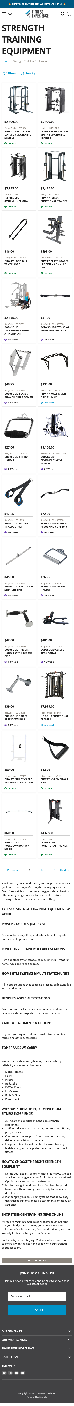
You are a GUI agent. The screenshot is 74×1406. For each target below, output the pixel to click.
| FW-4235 (57, 194)
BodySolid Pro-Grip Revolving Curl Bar (54, 525)
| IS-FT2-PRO (53, 128)
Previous (12, 870)
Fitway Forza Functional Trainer (54, 199)
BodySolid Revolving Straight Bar (18, 588)
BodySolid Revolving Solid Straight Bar (55, 329)
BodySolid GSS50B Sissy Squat (52, 651)
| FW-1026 (57, 776)
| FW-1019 (21, 776)
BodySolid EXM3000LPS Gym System (51, 460)
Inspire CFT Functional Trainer (54, 844)
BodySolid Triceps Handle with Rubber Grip (18, 653)
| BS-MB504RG (20, 646)
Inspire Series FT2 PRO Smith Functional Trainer (55, 134)
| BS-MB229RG (57, 520)
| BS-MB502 (19, 390)
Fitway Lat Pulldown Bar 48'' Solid (16, 846)
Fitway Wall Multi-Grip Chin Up (54, 395)
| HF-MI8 (57, 712)
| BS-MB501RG (20, 453)
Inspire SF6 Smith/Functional (16, 199)
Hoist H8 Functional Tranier (54, 717)
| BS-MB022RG (57, 324)
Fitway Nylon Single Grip (54, 781)
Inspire (44, 128)
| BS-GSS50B (56, 646)
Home (5, 61)
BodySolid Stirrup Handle (16, 458)
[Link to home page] (37, 14)
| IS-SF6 (14, 194)
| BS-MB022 (19, 583)
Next (63, 870)
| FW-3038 (57, 390)
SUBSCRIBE (37, 1310)
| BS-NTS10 (19, 520)
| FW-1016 (21, 839)
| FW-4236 (21, 128)
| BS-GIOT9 (19, 324)
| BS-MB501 (55, 583)
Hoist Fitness (46, 712)
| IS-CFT (51, 839)
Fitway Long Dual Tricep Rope (16, 262)
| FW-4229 (57, 257)
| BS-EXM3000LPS (58, 453)
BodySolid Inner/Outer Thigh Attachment (17, 330)
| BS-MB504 (19, 712)
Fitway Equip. (10, 128)
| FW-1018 (21, 257)
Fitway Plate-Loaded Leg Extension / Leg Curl (55, 264)
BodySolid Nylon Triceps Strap (16, 525)
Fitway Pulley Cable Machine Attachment (18, 781)
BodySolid (9, 324)
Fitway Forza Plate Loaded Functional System (17, 134)
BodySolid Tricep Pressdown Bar (15, 717)
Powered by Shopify (37, 1396)
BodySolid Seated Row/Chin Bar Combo (18, 395)
